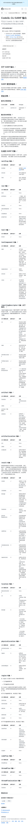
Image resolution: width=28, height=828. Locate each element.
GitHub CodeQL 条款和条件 (13, 35)
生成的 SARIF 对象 (8, 151)
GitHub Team (13, 37)
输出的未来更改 (6, 115)
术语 (13, 821)
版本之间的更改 (6, 101)
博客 (7, 822)
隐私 (16, 821)
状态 (19, 821)
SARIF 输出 (24, 13)
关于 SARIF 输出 (7, 67)
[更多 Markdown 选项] (15, 46)
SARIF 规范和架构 (8, 84)
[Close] (24, 2)
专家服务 (3, 822)
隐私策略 (3, 803)
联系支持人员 (6, 812)
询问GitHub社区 (6, 810)
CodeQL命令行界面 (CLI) (14, 13)
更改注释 (4, 96)
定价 (22, 821)
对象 (6, 161)
